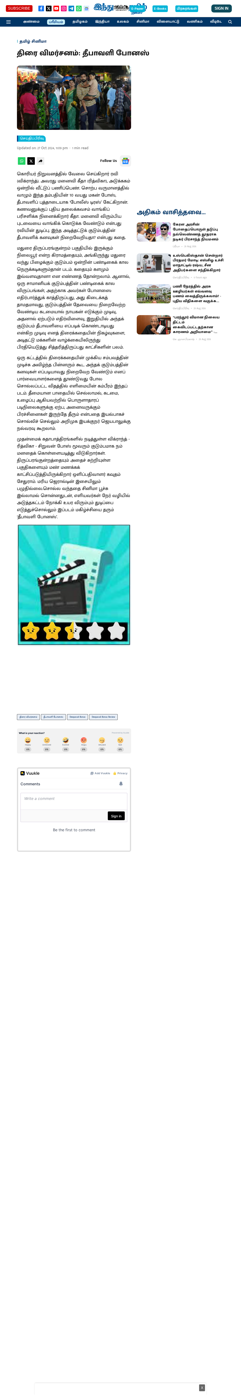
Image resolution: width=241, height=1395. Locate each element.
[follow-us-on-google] (125, 161)
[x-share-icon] (31, 163)
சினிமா (143, 21)
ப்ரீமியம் (56, 22)
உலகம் (123, 21)
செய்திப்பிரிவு (32, 139)
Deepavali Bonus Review (103, 717)
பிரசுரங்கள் (187, 8)
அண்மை (31, 21)
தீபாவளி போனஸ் (53, 717)
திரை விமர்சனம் (28, 717)
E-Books (160, 8)
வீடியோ (217, 21)
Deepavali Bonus (77, 717)
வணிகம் (195, 21)
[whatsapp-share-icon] (21, 163)
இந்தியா (102, 21)
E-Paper (137, 8)
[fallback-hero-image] (154, 232)
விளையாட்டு (168, 21)
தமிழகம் (80, 21)
